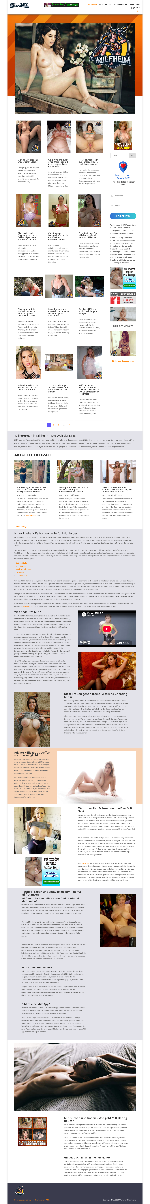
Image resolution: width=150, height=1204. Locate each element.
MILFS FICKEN (105, 5)
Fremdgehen (21, 575)
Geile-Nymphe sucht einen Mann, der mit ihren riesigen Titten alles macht (58, 162)
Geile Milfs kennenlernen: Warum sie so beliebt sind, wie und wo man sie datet (117, 489)
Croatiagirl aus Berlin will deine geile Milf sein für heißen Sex (89, 235)
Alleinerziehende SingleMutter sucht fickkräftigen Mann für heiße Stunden (27, 236)
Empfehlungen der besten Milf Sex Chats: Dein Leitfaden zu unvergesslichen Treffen (32, 489)
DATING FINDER (120, 5)
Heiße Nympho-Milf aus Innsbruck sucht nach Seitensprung (89, 161)
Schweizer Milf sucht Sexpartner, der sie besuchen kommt (28, 387)
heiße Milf (85, 863)
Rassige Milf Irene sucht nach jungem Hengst (88, 311)
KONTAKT (136, 8)
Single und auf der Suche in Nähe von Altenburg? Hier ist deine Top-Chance (27, 312)
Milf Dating (32, 495)
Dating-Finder (22, 563)
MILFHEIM (92, 5)
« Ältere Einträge (20, 527)
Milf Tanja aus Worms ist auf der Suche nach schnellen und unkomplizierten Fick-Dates (89, 389)
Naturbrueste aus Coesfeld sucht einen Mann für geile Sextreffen (58, 312)
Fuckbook (20, 572)
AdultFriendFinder (23, 569)
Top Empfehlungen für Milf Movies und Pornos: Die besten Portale (58, 388)
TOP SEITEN (135, 5)
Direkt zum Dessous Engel (123, 361)
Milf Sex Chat (31, 515)
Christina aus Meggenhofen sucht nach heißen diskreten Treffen (58, 236)
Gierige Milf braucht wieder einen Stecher (28, 160)
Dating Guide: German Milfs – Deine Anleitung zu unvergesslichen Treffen (73, 489)
